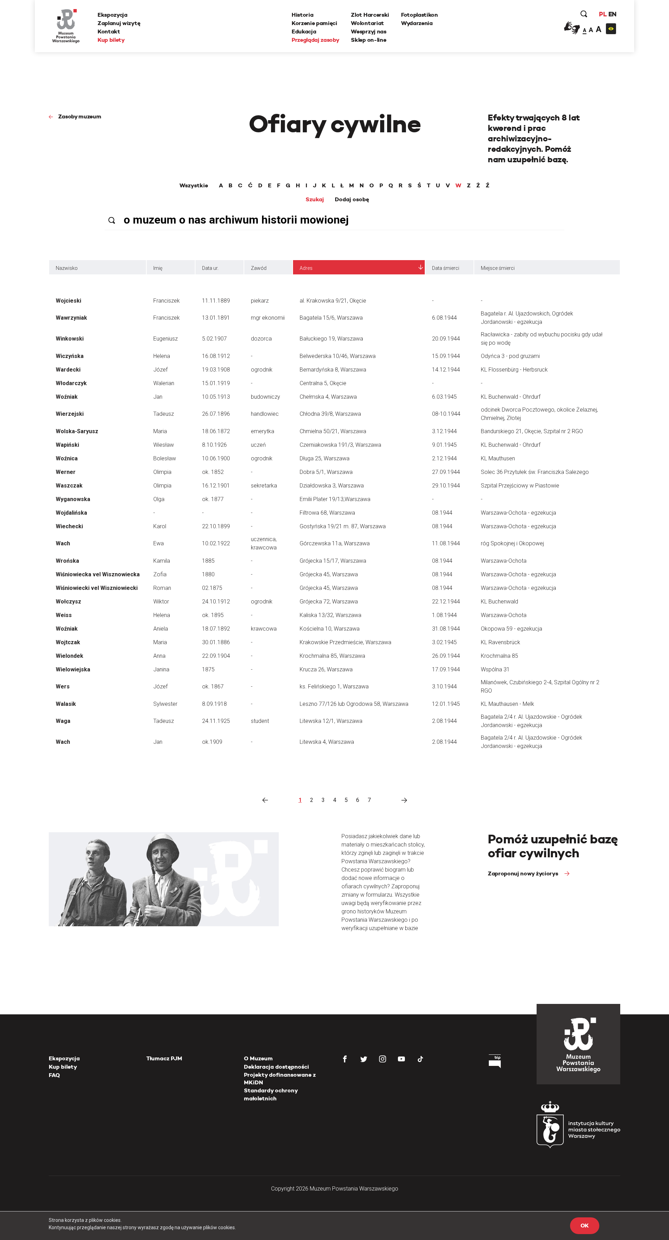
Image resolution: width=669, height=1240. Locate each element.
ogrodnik (261, 369)
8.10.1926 (214, 445)
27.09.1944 (446, 472)
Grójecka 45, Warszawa (329, 574)
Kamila (161, 560)
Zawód (259, 268)
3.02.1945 (444, 642)
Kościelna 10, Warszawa (330, 628)
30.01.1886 (216, 642)
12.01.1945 (446, 704)
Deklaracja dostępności (276, 1066)
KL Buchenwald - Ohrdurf (510, 396)
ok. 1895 (213, 615)
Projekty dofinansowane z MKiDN (280, 1078)
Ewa (158, 543)
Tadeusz (163, 414)
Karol (159, 526)
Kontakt (109, 31)
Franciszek (166, 300)
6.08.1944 (444, 317)
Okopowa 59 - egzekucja (511, 628)
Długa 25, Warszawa (324, 458)
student (260, 721)
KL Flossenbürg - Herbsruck (514, 369)
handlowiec (265, 414)
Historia (302, 14)
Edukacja (304, 31)
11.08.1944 (446, 543)
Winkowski (70, 338)
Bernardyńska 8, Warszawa (333, 369)
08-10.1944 (446, 414)
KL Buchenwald (499, 601)
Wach (63, 543)
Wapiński (67, 445)
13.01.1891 (216, 317)
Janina (161, 669)
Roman (162, 588)
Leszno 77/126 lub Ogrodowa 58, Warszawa (354, 704)
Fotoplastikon (419, 14)
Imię (157, 268)
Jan (157, 396)
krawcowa (264, 628)
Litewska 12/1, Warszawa (331, 721)
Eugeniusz (165, 338)
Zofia (160, 574)
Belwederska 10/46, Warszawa (338, 356)
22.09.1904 (216, 656)
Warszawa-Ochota (503, 560)
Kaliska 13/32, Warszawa (330, 615)
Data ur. (210, 268)
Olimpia (162, 472)
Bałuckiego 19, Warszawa (331, 338)
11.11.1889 (216, 300)
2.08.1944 (444, 721)
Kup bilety (111, 40)
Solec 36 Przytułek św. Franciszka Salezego (535, 472)
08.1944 (442, 512)
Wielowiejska (73, 669)
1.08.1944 (444, 615)
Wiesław (163, 445)
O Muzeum (258, 1058)
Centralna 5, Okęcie (323, 383)
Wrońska (67, 560)
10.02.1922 (216, 543)
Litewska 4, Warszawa (327, 742)
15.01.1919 (216, 383)
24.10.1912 (216, 601)
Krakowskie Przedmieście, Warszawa (345, 642)
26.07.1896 (216, 414)
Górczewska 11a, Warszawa (335, 543)
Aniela (160, 628)
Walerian (163, 383)
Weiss (64, 615)
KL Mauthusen (498, 458)
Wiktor (161, 601)
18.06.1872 (216, 431)
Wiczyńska (70, 356)
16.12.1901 (216, 485)
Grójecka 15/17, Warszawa (333, 560)
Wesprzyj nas (368, 31)
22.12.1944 (446, 601)
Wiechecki (69, 526)
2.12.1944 (444, 458)
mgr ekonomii (268, 317)
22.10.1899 (216, 526)
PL (603, 14)
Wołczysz (68, 601)
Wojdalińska (71, 512)
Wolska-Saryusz (77, 431)
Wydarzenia (417, 23)
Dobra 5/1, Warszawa (326, 472)
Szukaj (315, 199)
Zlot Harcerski (370, 14)
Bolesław (164, 458)
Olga (158, 499)
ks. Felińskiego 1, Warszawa (334, 686)
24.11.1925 (216, 721)
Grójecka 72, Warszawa (329, 601)
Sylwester (165, 704)
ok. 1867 (213, 686)
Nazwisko (67, 268)
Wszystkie (193, 185)
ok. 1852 (213, 472)
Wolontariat (367, 23)
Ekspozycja (113, 14)
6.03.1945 (444, 396)
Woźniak (67, 396)
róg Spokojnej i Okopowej (512, 543)
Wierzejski (70, 414)
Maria (160, 431)
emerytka (262, 431)
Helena (161, 356)
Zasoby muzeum (79, 116)
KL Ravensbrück (500, 642)
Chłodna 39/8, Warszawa (330, 414)
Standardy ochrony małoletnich (271, 1094)
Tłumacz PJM (164, 1058)
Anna (159, 656)
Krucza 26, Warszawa (326, 669)
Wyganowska (73, 499)
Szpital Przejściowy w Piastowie (520, 485)
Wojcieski (68, 300)
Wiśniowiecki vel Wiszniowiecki (97, 588)
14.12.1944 (446, 369)
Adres (306, 268)
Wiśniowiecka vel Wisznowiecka (98, 574)
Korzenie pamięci (314, 23)
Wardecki (68, 369)
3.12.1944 (444, 431)
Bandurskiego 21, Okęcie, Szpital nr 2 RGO (532, 431)
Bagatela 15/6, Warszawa (331, 317)
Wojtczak (68, 642)
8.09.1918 (214, 704)
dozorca (261, 338)
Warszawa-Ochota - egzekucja (518, 512)
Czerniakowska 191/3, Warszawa (340, 445)
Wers (63, 686)
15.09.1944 (446, 356)
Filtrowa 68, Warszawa (327, 512)
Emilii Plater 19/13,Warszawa (335, 499)
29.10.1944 (446, 485)
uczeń (258, 445)
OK (584, 1225)
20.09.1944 (446, 338)
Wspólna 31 (495, 669)
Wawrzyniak (71, 317)
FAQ (54, 1075)
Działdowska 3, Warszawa (332, 485)
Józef (160, 369)
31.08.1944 (446, 628)
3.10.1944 (444, 686)
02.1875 (212, 588)
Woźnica (67, 458)
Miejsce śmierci (498, 268)
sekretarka (264, 485)
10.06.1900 (216, 458)
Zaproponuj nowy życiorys (523, 873)
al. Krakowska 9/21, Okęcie (333, 300)
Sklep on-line (368, 40)
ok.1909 (212, 742)
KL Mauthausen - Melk (507, 704)
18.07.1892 (216, 628)
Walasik (66, 704)
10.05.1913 (216, 396)
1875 (208, 669)
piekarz (260, 300)
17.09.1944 (446, 669)
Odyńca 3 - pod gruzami (510, 356)
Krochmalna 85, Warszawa (332, 656)
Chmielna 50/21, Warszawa (333, 431)
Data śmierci (445, 268)
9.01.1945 (444, 445)
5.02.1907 (214, 338)
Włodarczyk (71, 383)
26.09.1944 (446, 656)
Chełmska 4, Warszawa (328, 396)
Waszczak (69, 485)
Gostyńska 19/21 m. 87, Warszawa (343, 526)
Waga (63, 721)
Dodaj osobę (352, 199)
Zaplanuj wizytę (119, 23)
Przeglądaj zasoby (315, 40)
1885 (208, 560)
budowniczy (265, 396)
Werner (66, 472)
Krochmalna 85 (499, 656)
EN (612, 14)
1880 (208, 574)
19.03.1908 (216, 369)
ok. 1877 (213, 499)
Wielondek (69, 656)
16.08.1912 (216, 356)
